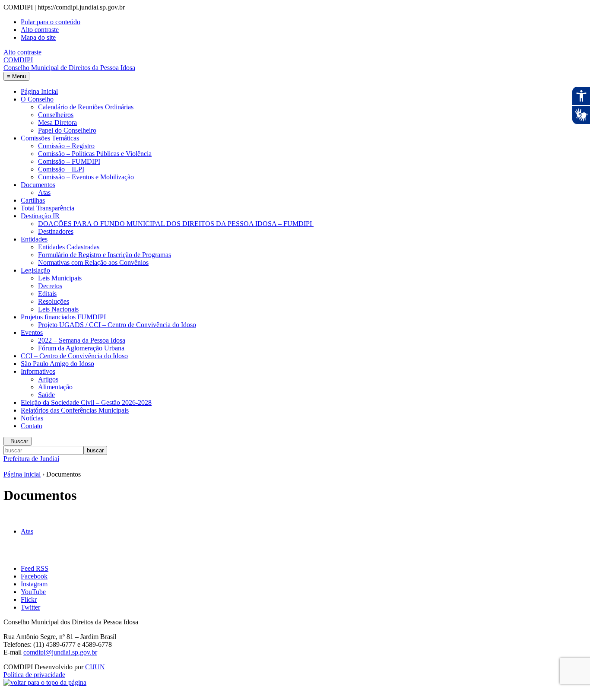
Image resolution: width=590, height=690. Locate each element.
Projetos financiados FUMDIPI (63, 317)
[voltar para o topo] (44, 682)
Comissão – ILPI (61, 169)
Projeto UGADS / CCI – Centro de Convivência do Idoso (117, 324)
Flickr (29, 599)
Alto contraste (40, 29)
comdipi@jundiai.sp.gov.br (60, 652)
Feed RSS (34, 568)
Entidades (34, 239)
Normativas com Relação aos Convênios (93, 262)
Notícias (32, 418)
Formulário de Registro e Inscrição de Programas (104, 254)
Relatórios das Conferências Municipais (75, 410)
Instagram (34, 584)
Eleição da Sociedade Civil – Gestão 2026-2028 (86, 402)
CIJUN (95, 667)
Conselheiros (55, 114)
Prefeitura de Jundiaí (31, 458)
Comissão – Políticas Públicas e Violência (95, 153)
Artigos (48, 379)
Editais (47, 293)
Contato (31, 425)
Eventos (32, 332)
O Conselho (37, 99)
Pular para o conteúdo (50, 21)
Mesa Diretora (57, 122)
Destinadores (55, 231)
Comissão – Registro (66, 145)
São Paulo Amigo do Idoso (57, 363)
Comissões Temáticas (50, 138)
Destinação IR (40, 215)
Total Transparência (47, 208)
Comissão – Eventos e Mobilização (86, 177)
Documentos (38, 184)
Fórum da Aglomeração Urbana (81, 348)
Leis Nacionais (58, 309)
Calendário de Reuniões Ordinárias (85, 107)
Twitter (30, 607)
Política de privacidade (34, 674)
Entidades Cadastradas (68, 247)
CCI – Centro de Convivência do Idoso (74, 355)
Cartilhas (33, 200)
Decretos (50, 285)
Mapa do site (38, 37)
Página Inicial (39, 91)
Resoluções (53, 301)
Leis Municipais (60, 278)
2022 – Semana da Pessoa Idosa (81, 340)
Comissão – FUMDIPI (69, 161)
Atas (44, 192)
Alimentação (55, 387)
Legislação (35, 270)
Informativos (38, 371)
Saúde (46, 394)
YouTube (33, 591)
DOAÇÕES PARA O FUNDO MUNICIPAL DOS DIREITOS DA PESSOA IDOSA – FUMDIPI (176, 223)
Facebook (34, 576)
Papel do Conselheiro (67, 130)
